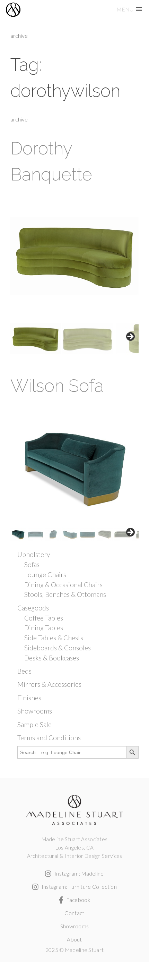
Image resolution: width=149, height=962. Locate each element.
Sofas (32, 564)
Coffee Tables (43, 618)
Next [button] (130, 337)
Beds (24, 671)
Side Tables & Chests (53, 638)
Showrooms (34, 711)
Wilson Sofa (57, 385)
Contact (74, 913)
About (74, 939)
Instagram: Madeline (78, 873)
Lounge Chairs (45, 575)
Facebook (77, 900)
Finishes (29, 698)
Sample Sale (34, 724)
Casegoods (33, 608)
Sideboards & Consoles (57, 648)
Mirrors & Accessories (49, 684)
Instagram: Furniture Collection (78, 887)
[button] (129, 9)
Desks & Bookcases (51, 658)
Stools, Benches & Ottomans (65, 594)
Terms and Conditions (49, 738)
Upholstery (33, 554)
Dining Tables (43, 628)
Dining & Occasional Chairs (63, 585)
